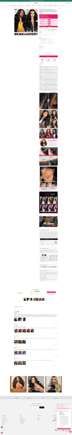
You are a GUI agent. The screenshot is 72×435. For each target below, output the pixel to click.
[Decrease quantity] (40, 50)
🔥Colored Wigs (50, 5)
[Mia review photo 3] (24, 319)
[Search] (2, 3)
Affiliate (3, 422)
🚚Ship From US (45, 5)
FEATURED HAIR (56, 5)
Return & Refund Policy (23, 421)
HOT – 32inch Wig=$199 (39, 0)
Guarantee (40, 215)
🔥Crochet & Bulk (39, 5)
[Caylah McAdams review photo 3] (24, 363)
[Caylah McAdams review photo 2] (20, 363)
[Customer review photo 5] (32, 330)
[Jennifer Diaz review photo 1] (16, 342)
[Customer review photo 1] (16, 330)
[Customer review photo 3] (24, 330)
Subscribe (41, 407)
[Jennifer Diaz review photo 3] (24, 342)
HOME (9, 5)
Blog (2, 424)
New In (63, 5)
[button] (31, 291)
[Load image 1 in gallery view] (26, 20)
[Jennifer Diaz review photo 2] (20, 342)
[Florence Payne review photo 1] (16, 353)
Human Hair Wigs (14, 5)
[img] (15, 310)
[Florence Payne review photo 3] (24, 353)
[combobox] (2, 434)
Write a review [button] (51, 292)
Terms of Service (22, 422)
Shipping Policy (22, 420)
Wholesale (3, 423)
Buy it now (48, 56)
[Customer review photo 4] (28, 330)
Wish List (38, 420)
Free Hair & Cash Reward (5, 421)
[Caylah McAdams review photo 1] (16, 363)
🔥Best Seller (33, 5)
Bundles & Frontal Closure (20, 5)
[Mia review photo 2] (20, 319)
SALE (59, 5)
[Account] (67, 3)
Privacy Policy (22, 423)
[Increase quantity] (43, 50)
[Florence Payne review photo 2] (20, 353)
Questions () (21, 306)
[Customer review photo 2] (20, 330)
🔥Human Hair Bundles (28, 5)
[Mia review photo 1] (16, 319)
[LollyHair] (36, 3)
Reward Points (4, 420)
